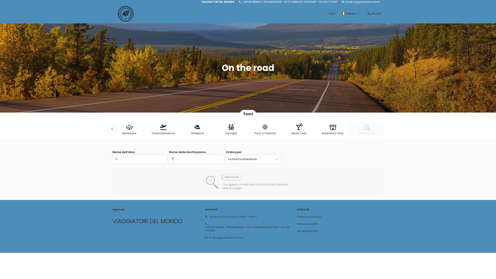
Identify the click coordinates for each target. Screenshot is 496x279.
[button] (112, 129)
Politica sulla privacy (309, 216)
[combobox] (196, 159)
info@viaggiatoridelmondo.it (362, 1)
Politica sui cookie (307, 224)
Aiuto (332, 14)
